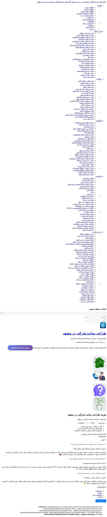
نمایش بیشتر (101, 487)
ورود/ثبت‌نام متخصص (20, 348)
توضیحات (99, 491)
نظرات (99, 497)
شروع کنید (102, 436)
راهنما (100, 493)
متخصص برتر (97, 495)
